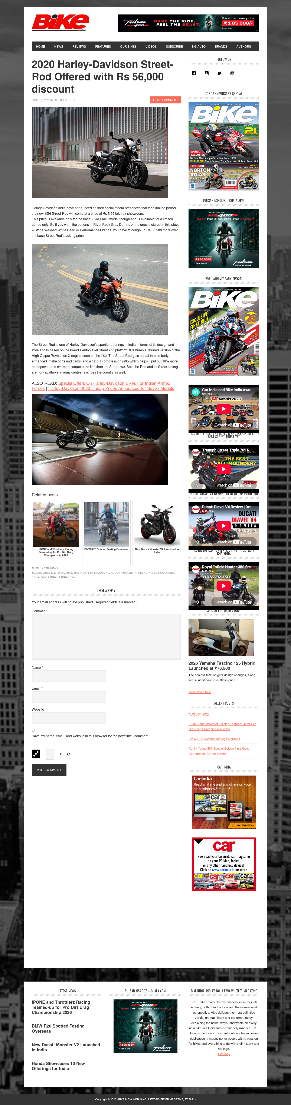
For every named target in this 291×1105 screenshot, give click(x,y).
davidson (100, 572)
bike (69, 572)
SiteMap (224, 1054)
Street (53, 576)
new (171, 572)
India (163, 572)
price (36, 576)
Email (37, 688)
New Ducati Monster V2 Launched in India (66, 1047)
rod (44, 576)
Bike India (60, 22)
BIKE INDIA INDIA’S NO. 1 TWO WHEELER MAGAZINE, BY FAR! (156, 1099)
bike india (80, 572)
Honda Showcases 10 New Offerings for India (58, 1065)
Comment (40, 610)
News (54, 568)
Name (37, 667)
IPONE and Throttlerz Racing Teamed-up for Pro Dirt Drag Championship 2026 (61, 1007)
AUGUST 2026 (199, 714)
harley (128, 572)
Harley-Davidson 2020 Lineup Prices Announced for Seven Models (111, 388)
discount (115, 572)
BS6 (90, 572)
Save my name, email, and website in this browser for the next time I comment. (90, 735)
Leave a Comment (165, 100)
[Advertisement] (220, 925)
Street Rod (67, 576)
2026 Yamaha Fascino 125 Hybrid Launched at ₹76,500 (222, 665)
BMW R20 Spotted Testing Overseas (214, 738)
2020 (53, 572)
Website (38, 709)
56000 (61, 572)
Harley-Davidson (147, 572)
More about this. (200, 692)
